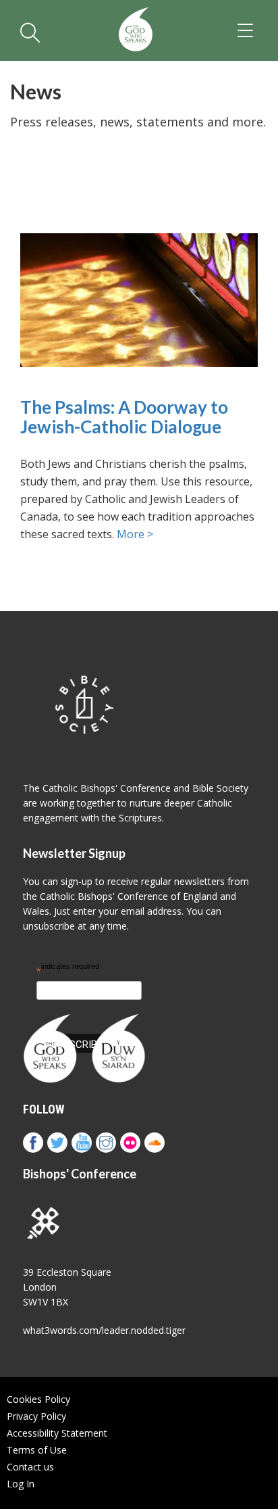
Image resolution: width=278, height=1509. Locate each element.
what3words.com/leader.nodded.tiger (104, 1330)
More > (135, 534)
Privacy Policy (36, 1416)
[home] (135, 30)
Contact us (30, 1466)
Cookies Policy (38, 1399)
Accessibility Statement (57, 1433)
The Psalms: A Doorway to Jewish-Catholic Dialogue (124, 417)
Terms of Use (37, 1449)
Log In (20, 1483)
